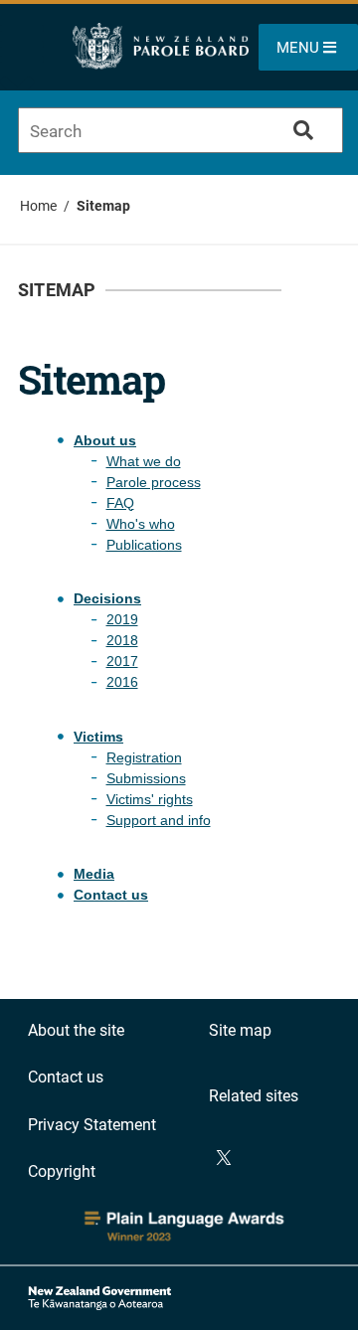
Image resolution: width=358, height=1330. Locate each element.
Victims (98, 737)
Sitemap (103, 206)
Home (38, 206)
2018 (122, 640)
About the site (76, 1030)
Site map (240, 1030)
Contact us (111, 895)
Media (94, 874)
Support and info (158, 820)
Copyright (61, 1171)
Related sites (253, 1095)
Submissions (146, 778)
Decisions (107, 598)
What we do (143, 461)
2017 (122, 661)
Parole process (153, 482)
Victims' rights (149, 799)
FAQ (120, 503)
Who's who (140, 524)
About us (105, 440)
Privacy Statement (92, 1124)
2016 (122, 682)
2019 (122, 619)
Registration (144, 757)
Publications (144, 545)
